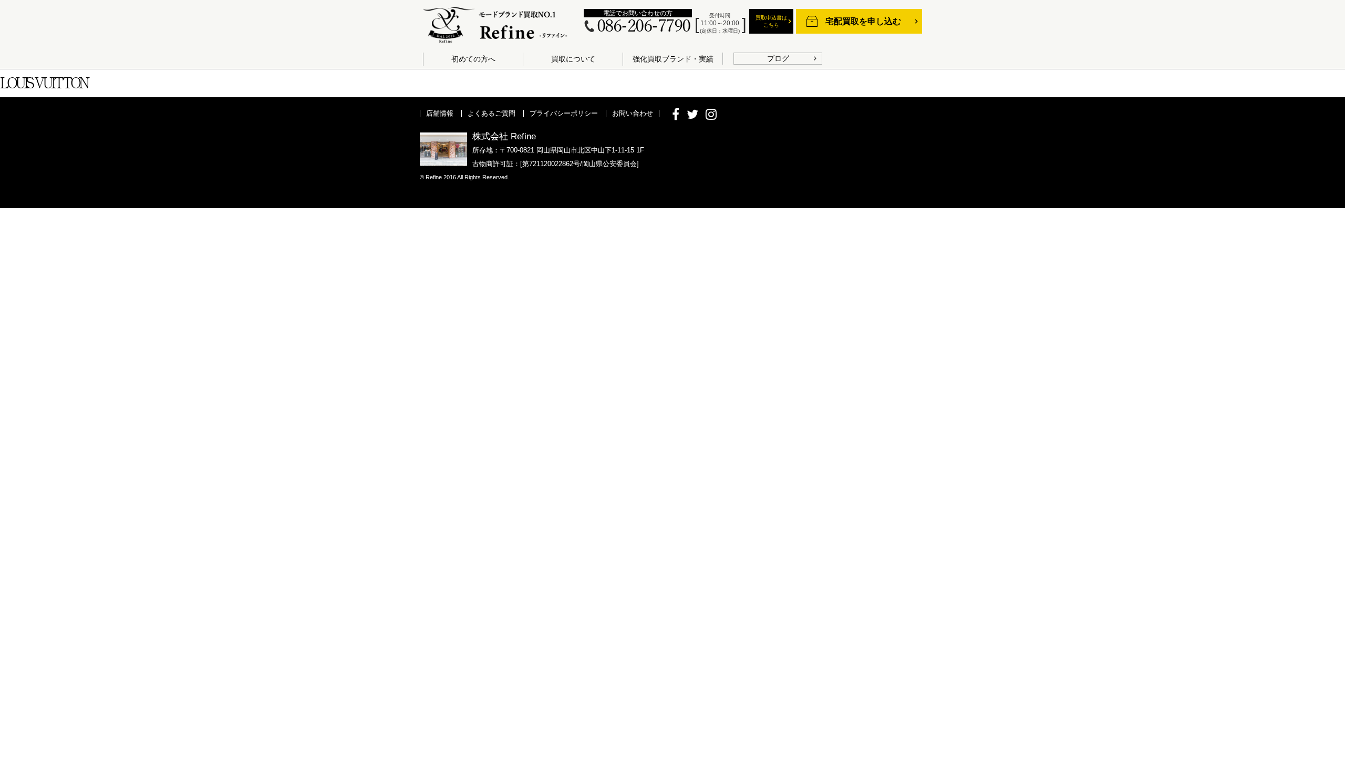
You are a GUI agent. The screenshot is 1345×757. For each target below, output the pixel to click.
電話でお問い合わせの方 (637, 13)
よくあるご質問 (491, 113)
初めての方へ (473, 59)
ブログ (778, 58)
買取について (573, 59)
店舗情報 (439, 113)
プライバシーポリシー (564, 113)
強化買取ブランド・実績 (673, 59)
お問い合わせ (632, 113)
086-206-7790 (643, 26)
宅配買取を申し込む (863, 21)
